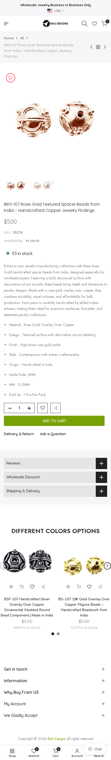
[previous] (3, 565)
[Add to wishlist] (10, 77)
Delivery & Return (19, 434)
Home (9, 38)
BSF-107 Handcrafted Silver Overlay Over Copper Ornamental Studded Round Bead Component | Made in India (27, 607)
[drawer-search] (85, 23)
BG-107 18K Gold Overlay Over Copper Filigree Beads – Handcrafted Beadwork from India (84, 607)
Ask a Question (53, 434)
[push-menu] (6, 23)
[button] (42, 408)
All (22, 38)
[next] (107, 565)
